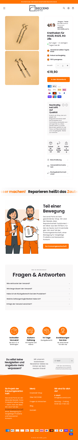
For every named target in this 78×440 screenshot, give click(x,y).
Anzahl (50, 65)
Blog (31, 406)
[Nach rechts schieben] (66, 105)
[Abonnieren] (71, 360)
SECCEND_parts (42, 438)
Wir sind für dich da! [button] (62, 389)
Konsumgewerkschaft (14, 409)
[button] (4, 8)
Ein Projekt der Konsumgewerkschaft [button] (14, 391)
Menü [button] (32, 388)
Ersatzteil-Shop (36, 393)
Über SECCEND (36, 397)
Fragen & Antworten (38, 401)
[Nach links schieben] (63, 105)
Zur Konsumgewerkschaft (56, 246)
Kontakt (33, 410)
